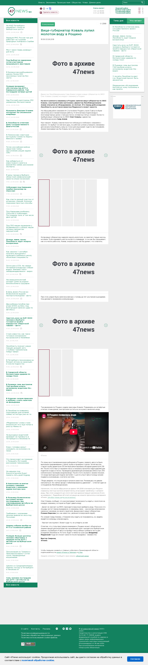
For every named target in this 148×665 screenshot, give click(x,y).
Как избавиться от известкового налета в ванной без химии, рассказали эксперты (19, 165)
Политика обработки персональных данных (41, 635)
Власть (41, 2)
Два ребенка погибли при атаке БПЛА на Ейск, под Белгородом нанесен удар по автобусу (19, 308)
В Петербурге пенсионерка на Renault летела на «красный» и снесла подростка (20, 363)
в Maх (80, 552)
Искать (142, 2)
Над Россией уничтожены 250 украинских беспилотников (19, 103)
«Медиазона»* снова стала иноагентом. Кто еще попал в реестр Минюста (19, 426)
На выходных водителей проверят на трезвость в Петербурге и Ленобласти (18, 438)
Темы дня (118, 21)
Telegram (67, 629)
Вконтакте (64, 629)
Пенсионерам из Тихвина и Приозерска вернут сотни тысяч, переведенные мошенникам (18, 556)
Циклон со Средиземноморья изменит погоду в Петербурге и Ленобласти (19, 569)
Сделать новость (50, 12)
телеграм (47, 9)
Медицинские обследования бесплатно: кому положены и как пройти (126, 87)
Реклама (46, 629)
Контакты (35, 629)
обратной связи (82, 556)
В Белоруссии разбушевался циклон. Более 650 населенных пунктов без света (19, 77)
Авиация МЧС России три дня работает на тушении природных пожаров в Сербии (20, 41)
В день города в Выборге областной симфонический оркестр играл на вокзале (18, 178)
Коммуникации (48, 24)
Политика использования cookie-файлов (39, 637)
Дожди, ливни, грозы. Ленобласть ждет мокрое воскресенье (124, 38)
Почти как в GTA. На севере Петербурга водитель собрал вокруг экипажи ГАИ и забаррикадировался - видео (19, 270)
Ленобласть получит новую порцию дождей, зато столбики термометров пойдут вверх (18, 350)
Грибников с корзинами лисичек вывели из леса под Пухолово (18, 517)
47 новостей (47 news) (90, 629)
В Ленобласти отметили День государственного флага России (126, 28)
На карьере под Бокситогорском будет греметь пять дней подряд (18, 475)
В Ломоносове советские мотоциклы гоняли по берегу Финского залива (19, 138)
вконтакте (44, 9)
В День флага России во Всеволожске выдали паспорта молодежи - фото (18, 295)
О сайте (24, 629)
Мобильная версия (41, 9)
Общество (76, 2)
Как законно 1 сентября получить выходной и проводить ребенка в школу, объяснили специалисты (19, 256)
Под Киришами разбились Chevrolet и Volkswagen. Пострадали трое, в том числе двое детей (20, 216)
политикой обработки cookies (38, 660)
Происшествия (63, 2)
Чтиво (85, 2)
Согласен (135, 659)
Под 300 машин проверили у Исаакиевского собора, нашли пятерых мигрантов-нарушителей (20, 230)
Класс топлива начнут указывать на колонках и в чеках (18, 450)
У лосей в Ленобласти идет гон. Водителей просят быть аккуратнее (125, 78)
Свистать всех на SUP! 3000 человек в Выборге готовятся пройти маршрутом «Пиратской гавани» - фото (127, 48)
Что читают (136, 21)
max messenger (50, 9)
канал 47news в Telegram (66, 552)
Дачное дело (95, 2)
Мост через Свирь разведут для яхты (19, 52)
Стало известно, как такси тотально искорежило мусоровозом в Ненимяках (18, 337)
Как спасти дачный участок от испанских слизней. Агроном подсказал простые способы (20, 203)
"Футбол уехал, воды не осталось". (61, 497)
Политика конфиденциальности (35, 633)
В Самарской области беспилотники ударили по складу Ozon (124, 58)
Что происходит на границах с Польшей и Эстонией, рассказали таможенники (19, 463)
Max (70, 629)
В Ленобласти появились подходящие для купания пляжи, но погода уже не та (18, 414)
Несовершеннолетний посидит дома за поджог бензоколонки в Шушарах (18, 283)
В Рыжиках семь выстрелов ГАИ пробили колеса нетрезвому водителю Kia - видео (125, 68)
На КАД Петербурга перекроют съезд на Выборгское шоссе (15, 29)
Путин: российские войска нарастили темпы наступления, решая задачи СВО (18, 151)
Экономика (51, 2)
